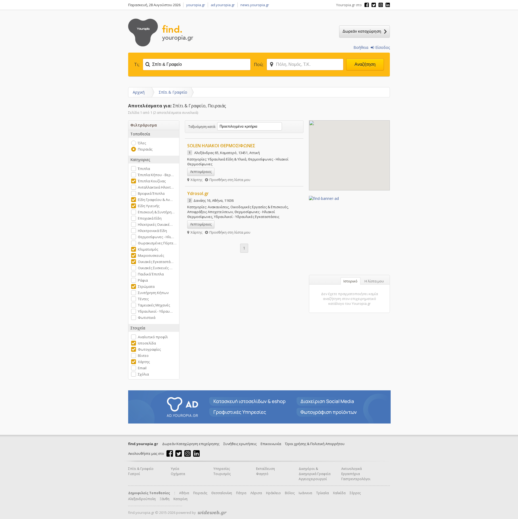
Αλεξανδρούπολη (142, 499)
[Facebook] (366, 5)
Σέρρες (355, 493)
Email (142, 368)
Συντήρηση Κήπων (153, 292)
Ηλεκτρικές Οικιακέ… (155, 224)
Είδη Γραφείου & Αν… (155, 199)
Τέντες (143, 298)
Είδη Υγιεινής (148, 205)
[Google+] (381, 5)
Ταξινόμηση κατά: (202, 126)
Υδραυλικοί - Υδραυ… (155, 311)
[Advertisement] (349, 234)
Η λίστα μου (374, 281)
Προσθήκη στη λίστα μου (229, 179)
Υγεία (175, 468)
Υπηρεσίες (221, 468)
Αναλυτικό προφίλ (153, 336)
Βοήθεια (360, 47)
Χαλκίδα (339, 493)
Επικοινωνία (271, 443)
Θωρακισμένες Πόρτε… (157, 243)
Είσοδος (382, 47)
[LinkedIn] (388, 5)
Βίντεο (143, 355)
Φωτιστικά (146, 317)
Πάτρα (241, 493)
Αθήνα (184, 493)
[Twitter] (374, 5)
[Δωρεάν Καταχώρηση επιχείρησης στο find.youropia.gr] (364, 31)
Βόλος (290, 493)
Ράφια (143, 280)
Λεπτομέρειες (201, 171)
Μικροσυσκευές (151, 255)
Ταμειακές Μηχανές (154, 305)
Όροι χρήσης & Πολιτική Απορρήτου (315, 443)
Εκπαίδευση (265, 468)
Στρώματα (146, 286)
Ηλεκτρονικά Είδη (152, 230)
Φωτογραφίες (149, 349)
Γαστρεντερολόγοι (355, 479)
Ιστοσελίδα (147, 343)
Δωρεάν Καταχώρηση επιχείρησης (190, 443)
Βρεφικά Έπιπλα (151, 193)
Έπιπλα (144, 168)
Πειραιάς (145, 149)
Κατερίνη (180, 499)
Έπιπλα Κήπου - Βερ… (156, 174)
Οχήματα (178, 474)
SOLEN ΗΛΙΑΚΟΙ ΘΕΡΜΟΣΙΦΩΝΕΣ (221, 146)
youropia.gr (195, 4)
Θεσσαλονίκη (221, 493)
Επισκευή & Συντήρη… (156, 212)
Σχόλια (143, 374)
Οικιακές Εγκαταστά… (155, 261)
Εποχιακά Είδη (150, 218)
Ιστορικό (350, 281)
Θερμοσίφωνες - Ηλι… (156, 236)
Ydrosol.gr (198, 193)
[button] (344, 128)
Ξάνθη (164, 499)
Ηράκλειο (273, 493)
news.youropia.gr (254, 4)
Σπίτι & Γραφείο (173, 92)
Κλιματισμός (148, 249)
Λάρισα (256, 493)
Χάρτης (144, 361)
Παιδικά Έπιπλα (151, 274)
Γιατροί (134, 474)
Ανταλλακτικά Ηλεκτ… (156, 187)
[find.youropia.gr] (160, 44)
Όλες (142, 143)
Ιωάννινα (305, 493)
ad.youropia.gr (223, 4)
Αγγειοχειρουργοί (313, 479)
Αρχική (139, 92)
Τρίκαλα (322, 493)
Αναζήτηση (365, 64)
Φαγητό (262, 474)
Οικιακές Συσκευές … (155, 267)
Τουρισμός (222, 474)
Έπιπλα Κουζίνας (152, 181)
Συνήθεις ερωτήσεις (240, 443)
